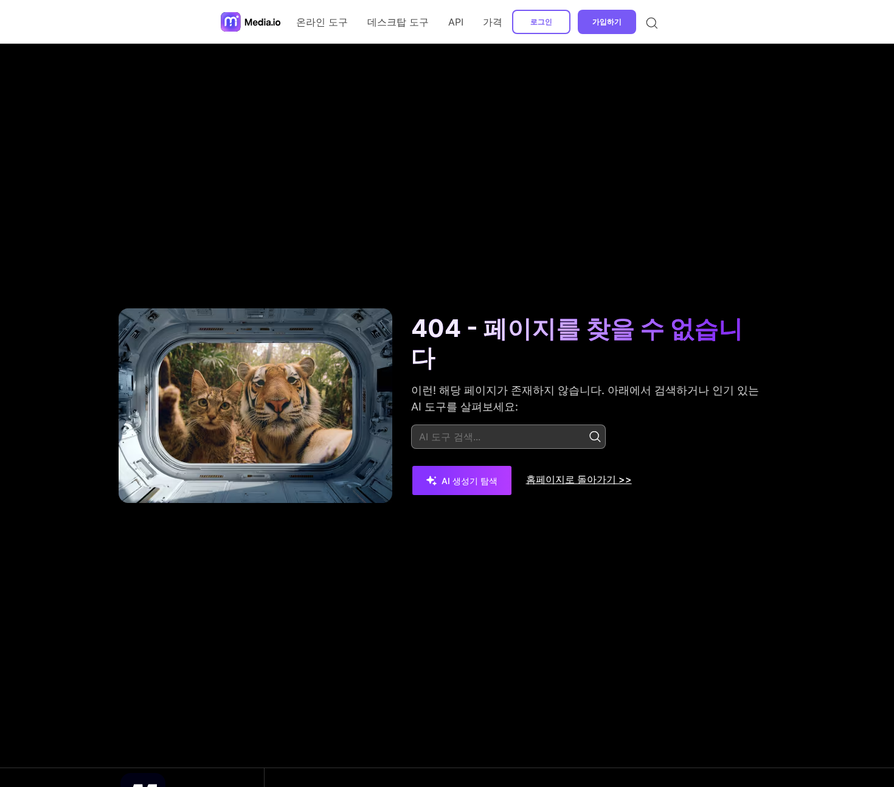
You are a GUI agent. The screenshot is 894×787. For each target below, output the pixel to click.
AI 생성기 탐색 (469, 481)
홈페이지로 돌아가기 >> (579, 479)
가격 (492, 22)
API (455, 22)
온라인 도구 (322, 22)
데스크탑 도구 (398, 22)
